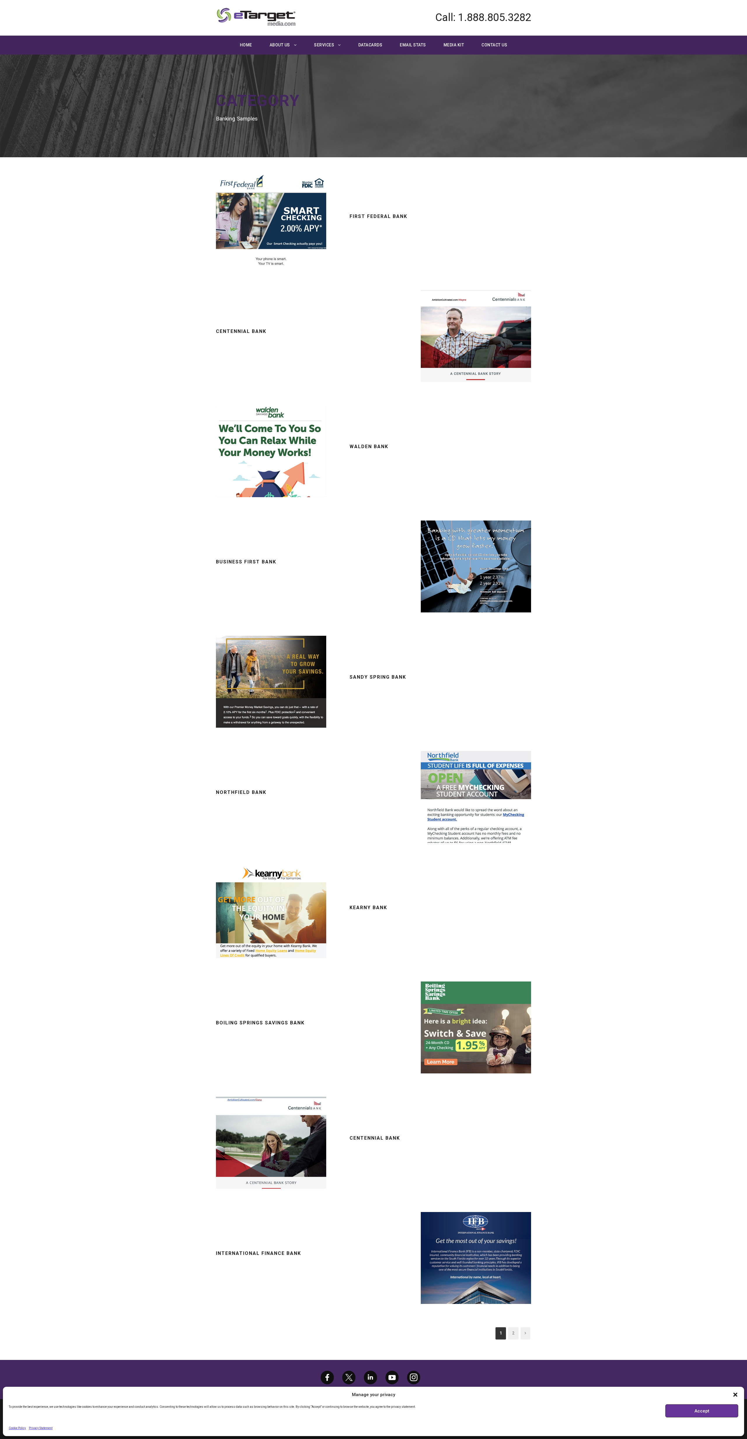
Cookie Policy (17, 1428)
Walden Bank (369, 446)
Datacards (370, 45)
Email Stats (413, 45)
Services (324, 45)
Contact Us (494, 45)
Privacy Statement (41, 1428)
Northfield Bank (241, 792)
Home (246, 45)
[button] (735, 1395)
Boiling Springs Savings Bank (260, 1023)
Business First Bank (246, 562)
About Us (280, 45)
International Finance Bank (258, 1253)
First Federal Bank (378, 216)
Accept (701, 1411)
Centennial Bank (241, 331)
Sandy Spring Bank (378, 677)
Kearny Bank (368, 907)
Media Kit (454, 45)
